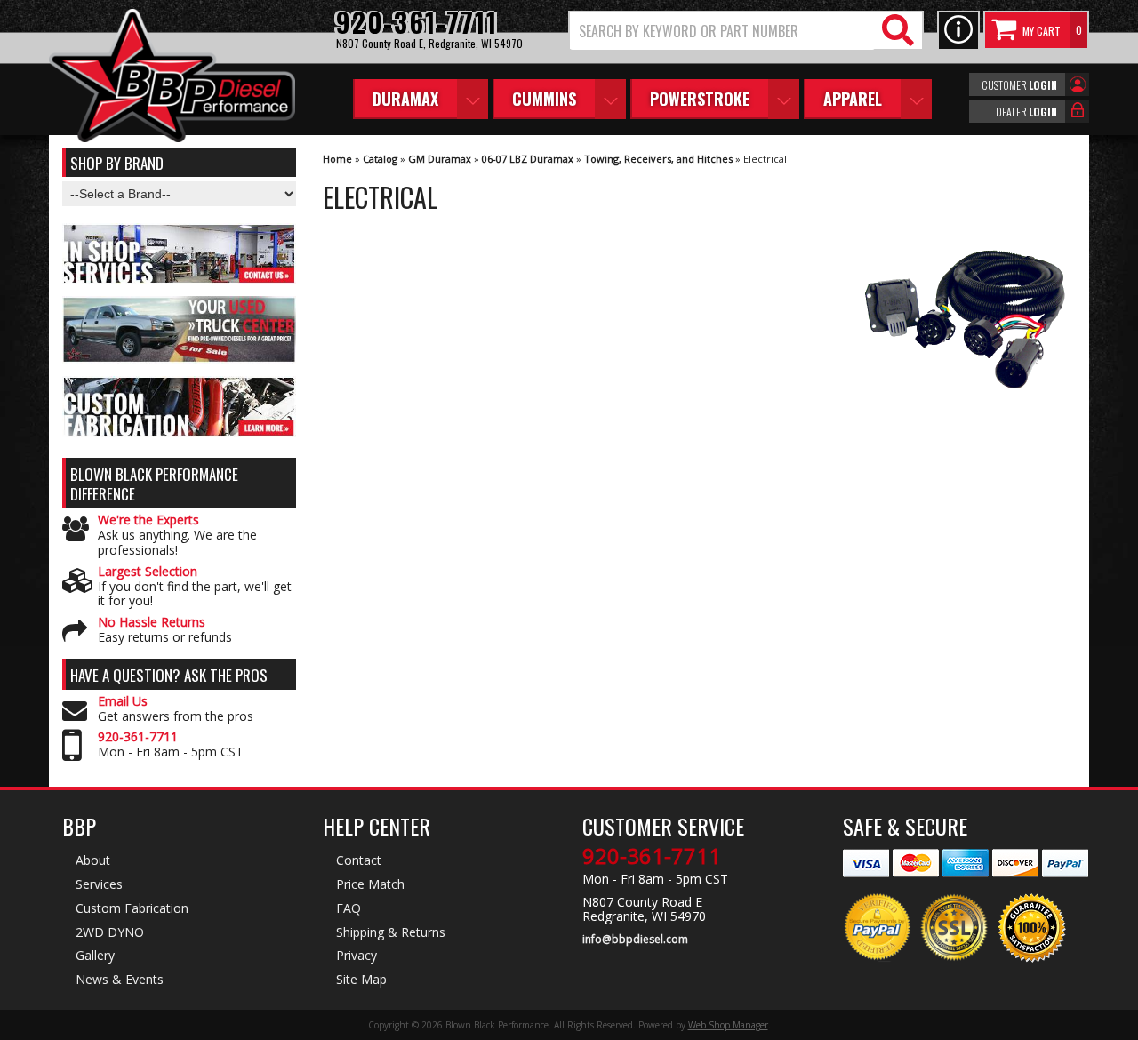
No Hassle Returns (151, 622)
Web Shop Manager (728, 1025)
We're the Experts (148, 520)
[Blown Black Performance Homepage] (172, 78)
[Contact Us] (958, 31)
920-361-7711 (138, 737)
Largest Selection (147, 572)
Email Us (123, 701)
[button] (746, 31)
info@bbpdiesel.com (635, 939)
